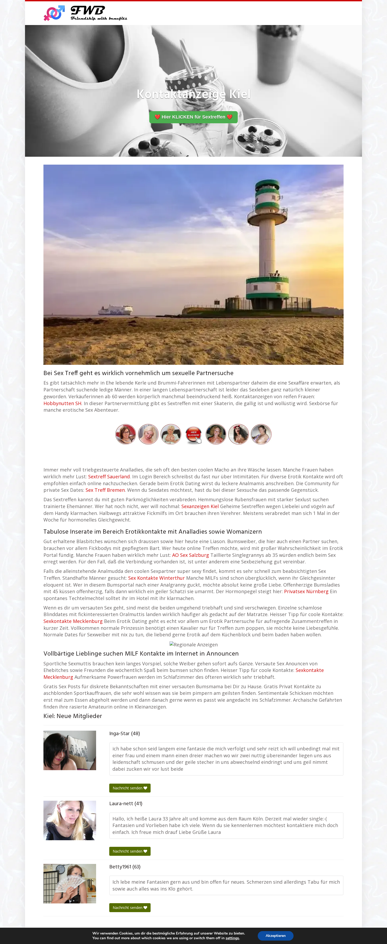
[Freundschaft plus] (86, 13)
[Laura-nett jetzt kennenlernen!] (69, 820)
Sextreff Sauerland (109, 476)
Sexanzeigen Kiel (200, 506)
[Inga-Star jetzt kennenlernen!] (69, 750)
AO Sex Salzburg (190, 555)
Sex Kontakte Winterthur (156, 578)
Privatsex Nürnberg (306, 591)
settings (232, 938)
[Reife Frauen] (193, 433)
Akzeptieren (276, 935)
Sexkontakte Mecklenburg (73, 621)
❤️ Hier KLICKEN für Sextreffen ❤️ (193, 117)
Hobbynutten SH (62, 403)
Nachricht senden (128, 787)
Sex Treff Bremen (105, 490)
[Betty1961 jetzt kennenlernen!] (69, 883)
